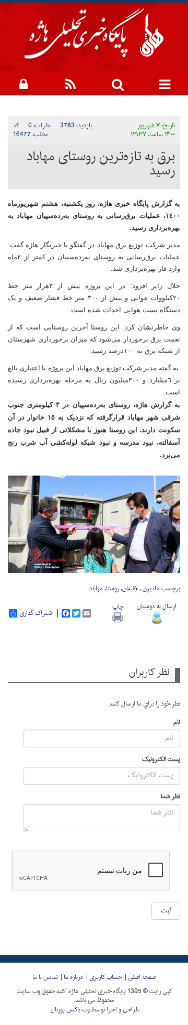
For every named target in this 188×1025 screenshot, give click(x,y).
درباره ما (73, 977)
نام (176, 722)
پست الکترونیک (161, 759)
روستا (112, 588)
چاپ (117, 607)
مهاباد (96, 588)
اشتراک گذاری (36, 613)
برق (146, 588)
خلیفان (130, 588)
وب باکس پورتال (70, 1010)
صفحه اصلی (142, 977)
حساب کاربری (105, 977)
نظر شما (170, 796)
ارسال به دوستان (157, 606)
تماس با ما (44, 977)
